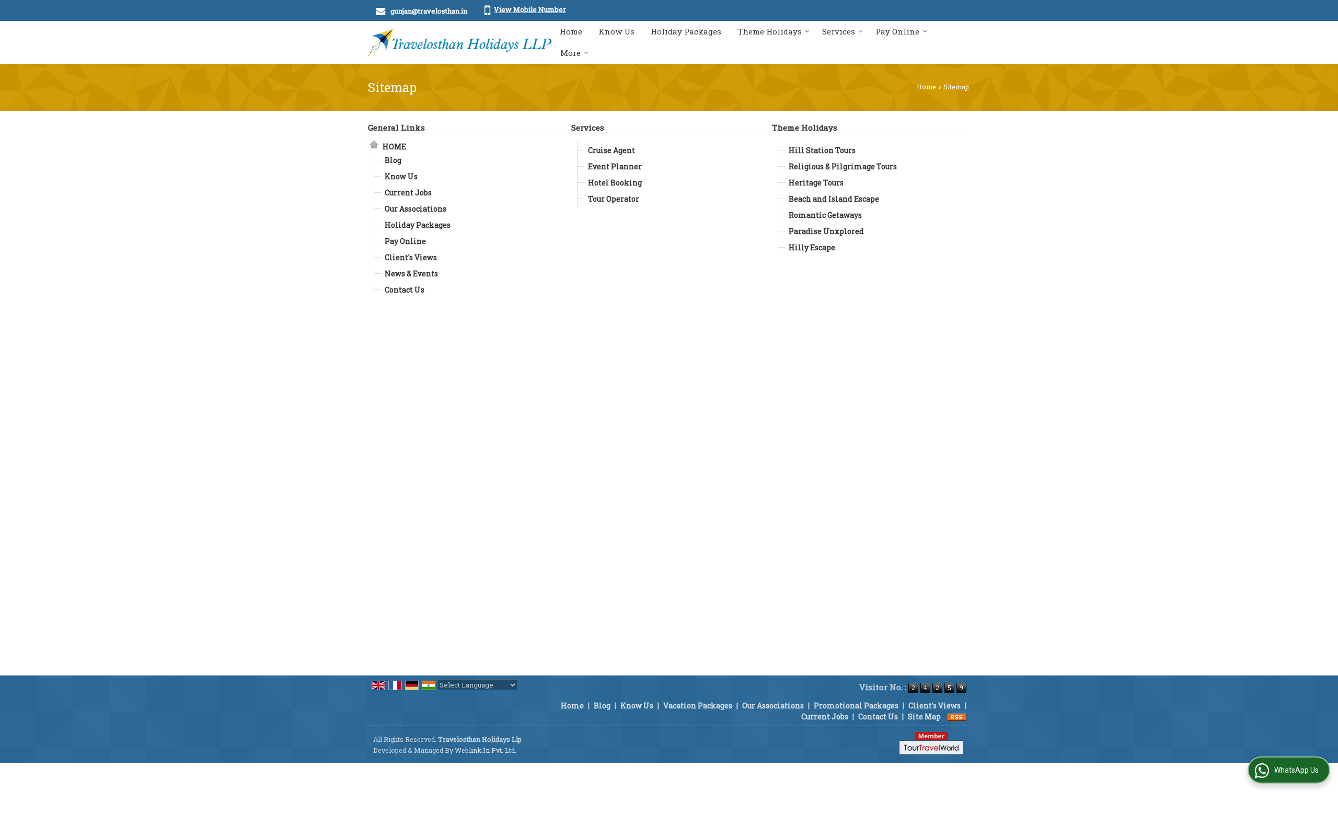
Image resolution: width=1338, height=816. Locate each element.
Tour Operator (613, 199)
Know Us (616, 31)
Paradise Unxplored (826, 231)
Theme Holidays (769, 31)
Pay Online (897, 31)
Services (838, 31)
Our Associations (415, 209)
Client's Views (411, 257)
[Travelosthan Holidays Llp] (460, 42)
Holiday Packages (686, 31)
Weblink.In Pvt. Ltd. (485, 750)
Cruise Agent (611, 150)
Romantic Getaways (825, 215)
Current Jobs (408, 192)
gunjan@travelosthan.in (428, 11)
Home (571, 31)
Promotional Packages (856, 705)
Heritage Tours (816, 183)
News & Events (411, 273)
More (570, 53)
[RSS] (957, 716)
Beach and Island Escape (834, 199)
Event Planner (615, 166)
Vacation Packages (697, 705)
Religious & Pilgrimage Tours (843, 166)
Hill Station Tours (822, 150)
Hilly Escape (812, 247)
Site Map (924, 716)
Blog (393, 160)
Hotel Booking (615, 183)
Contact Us (404, 290)
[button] (530, 9)
